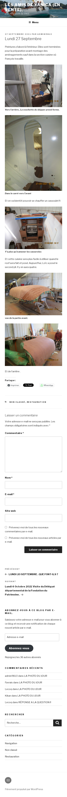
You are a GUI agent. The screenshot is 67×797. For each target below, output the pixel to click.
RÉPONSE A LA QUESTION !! (34, 702)
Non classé (17, 402)
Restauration (37, 402)
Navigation (11, 743)
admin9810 (44, 34)
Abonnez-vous (19, 648)
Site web (10, 510)
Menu (35, 22)
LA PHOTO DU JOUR (35, 675)
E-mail (9, 494)
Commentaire (14, 433)
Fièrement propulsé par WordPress (24, 789)
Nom (8, 477)
